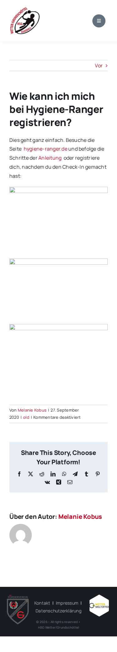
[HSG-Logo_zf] (25, 8)
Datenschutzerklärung (58, 611)
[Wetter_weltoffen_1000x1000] (99, 597)
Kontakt (42, 603)
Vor (99, 65)
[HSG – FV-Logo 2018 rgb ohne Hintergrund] (18, 597)
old (26, 417)
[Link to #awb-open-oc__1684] (98, 20)
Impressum (67, 603)
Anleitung (50, 157)
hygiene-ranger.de (45, 148)
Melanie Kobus (32, 410)
